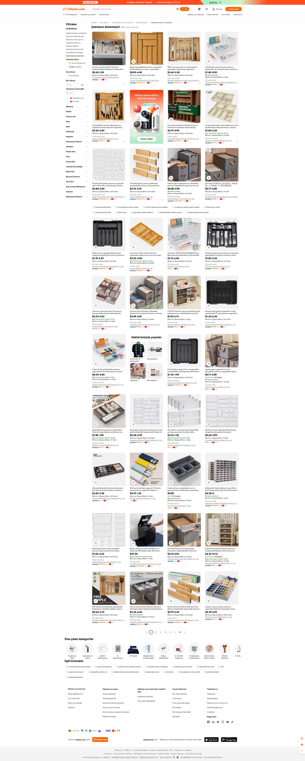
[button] (177, 9)
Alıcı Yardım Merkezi (179, 694)
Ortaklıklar (210, 712)
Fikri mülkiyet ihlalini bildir (181, 712)
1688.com (128, 750)
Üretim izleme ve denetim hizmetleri (116, 712)
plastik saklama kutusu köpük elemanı (126, 672)
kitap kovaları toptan (213, 207)
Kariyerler (71, 707)
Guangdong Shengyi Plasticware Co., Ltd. (220, 563)
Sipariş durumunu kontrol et (217, 703)
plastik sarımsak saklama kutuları (130, 667)
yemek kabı (169, 672)
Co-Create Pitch (74, 698)
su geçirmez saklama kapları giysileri (187, 207)
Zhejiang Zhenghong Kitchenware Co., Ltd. (107, 385)
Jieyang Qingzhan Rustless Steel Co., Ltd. (220, 324)
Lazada (152, 750)
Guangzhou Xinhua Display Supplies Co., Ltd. (146, 440)
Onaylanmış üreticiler (145, 696)
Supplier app (148, 740)
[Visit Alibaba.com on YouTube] (227, 721)
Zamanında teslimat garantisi (113, 703)
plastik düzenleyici (212, 672)
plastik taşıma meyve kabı (183, 667)
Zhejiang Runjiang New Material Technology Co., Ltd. (222, 197)
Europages (187, 750)
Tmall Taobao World (141, 750)
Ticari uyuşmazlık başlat (181, 703)
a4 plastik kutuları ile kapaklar (158, 667)
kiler (222, 667)
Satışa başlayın (212, 698)
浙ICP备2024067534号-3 (213, 757)
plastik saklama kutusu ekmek (199, 212)
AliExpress (118, 750)
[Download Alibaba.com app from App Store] (211, 739)
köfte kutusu (122, 212)
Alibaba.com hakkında (76, 689)
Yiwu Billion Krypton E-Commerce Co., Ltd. (145, 564)
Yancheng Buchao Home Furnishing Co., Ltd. (108, 498)
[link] (302, 738)
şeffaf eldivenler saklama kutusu (171, 212)
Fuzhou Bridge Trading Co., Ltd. (141, 197)
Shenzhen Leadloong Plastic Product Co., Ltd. (222, 503)
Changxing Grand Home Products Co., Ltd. (183, 139)
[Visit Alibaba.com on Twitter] (218, 721)
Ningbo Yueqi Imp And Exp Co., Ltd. (142, 498)
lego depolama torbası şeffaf (190, 672)
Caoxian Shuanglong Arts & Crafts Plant (144, 80)
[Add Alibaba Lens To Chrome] (100, 739)
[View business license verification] (174, 757)
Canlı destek (176, 698)
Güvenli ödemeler (109, 694)
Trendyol (178, 750)
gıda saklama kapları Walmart (143, 212)
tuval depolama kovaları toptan (128, 207)
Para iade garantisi (109, 698)
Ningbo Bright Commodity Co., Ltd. (105, 326)
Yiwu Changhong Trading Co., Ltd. (217, 387)
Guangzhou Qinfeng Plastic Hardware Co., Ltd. (222, 82)
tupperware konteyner (76, 672)
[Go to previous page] (146, 632)
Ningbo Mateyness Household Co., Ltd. (106, 562)
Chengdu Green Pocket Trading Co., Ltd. (145, 324)
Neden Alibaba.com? (75, 694)
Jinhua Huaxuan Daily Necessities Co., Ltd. (183, 559)
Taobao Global (162, 750)
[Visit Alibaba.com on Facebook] (208, 721)
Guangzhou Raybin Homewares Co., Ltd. (182, 383)
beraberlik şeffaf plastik (103, 207)
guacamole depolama (104, 667)
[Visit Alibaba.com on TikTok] (232, 721)
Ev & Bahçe (104, 22)
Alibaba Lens (81, 740)
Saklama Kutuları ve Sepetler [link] (161, 22)
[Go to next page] (184, 632)
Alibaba (94, 22)
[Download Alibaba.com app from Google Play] (229, 739)
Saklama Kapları (142, 22)
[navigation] (76, 327)
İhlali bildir (176, 716)
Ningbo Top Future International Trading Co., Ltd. (109, 197)
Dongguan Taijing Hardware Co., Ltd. (218, 440)
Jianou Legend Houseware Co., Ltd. (105, 139)
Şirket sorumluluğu (75, 703)
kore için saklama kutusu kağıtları (157, 207)
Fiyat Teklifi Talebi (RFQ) (146, 701)
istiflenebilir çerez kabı (206, 667)
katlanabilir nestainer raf (98, 672)
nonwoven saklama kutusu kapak (79, 667)
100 (179, 632)
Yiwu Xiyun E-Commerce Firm (178, 266)
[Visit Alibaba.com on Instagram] (222, 721)
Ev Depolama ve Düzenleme (122, 22)
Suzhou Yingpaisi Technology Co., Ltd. (181, 445)
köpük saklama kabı (152, 672)
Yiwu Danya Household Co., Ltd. (179, 506)
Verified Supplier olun (215, 707)
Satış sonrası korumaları (111, 707)
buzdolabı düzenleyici (76, 677)
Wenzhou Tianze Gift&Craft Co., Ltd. (218, 140)
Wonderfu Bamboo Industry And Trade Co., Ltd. (184, 80)
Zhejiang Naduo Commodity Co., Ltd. (181, 199)
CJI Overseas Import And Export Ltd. (105, 77)
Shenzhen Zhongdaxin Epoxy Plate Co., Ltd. (108, 266)
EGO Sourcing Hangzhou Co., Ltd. (217, 266)
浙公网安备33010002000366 (191, 757)
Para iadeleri (176, 707)
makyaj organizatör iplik (103, 212)
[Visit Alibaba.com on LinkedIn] (213, 721)
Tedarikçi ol (211, 694)
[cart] (207, 9)
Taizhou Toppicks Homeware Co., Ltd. (181, 324)
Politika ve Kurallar (109, 716)
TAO (171, 750)
